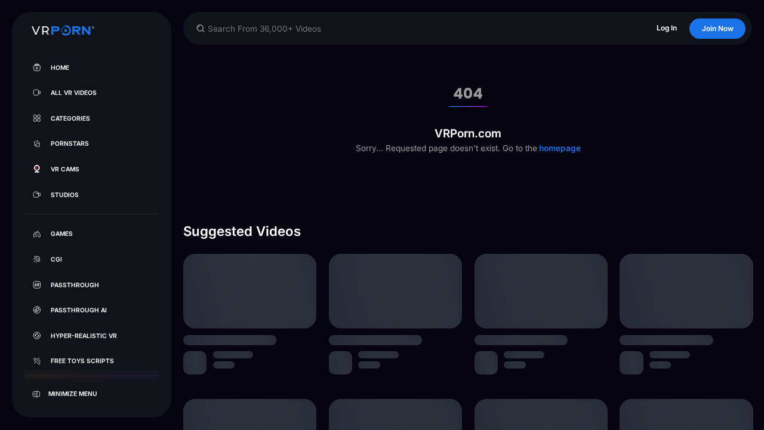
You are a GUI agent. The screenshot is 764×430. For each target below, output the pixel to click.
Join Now (718, 28)
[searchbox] (420, 29)
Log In (667, 27)
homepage (559, 148)
